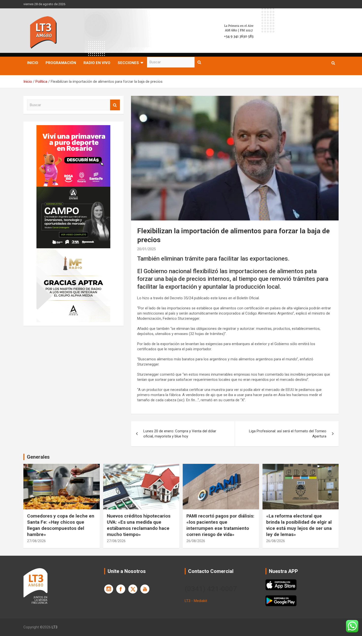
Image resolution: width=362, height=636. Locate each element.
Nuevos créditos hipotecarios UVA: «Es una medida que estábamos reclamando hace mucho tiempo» (138, 525)
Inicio (32, 63)
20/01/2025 (146, 249)
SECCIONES (128, 63)
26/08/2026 (195, 541)
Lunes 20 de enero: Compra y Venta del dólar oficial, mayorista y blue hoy (179, 433)
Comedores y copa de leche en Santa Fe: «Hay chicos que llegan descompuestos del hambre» (60, 525)
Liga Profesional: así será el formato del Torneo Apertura (287, 433)
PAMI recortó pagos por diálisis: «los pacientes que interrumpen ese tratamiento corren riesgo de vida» (220, 525)
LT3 (54, 627)
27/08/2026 (36, 541)
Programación (61, 63)
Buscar (199, 62)
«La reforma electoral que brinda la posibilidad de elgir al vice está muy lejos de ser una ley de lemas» (299, 525)
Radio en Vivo (96, 63)
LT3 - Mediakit (196, 601)
